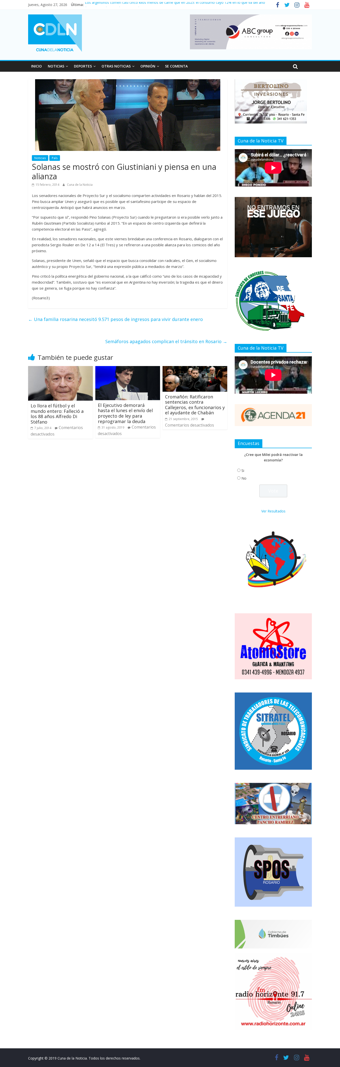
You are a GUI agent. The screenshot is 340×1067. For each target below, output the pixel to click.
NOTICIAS (56, 66)
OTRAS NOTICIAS (116, 66)
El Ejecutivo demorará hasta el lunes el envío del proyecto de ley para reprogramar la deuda (125, 413)
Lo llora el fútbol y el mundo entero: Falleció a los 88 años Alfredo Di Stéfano (57, 414)
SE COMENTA (176, 66)
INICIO (36, 66)
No (243, 478)
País (54, 158)
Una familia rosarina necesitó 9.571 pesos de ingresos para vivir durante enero (115, 319)
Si (242, 470)
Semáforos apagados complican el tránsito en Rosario (166, 341)
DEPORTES (83, 66)
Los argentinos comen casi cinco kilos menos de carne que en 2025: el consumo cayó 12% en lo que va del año (175, 4)
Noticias (40, 158)
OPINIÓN (147, 66)
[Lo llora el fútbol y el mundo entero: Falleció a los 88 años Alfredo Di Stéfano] (60, 369)
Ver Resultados (273, 511)
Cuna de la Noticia (80, 185)
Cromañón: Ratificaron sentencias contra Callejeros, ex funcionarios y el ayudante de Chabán (195, 405)
